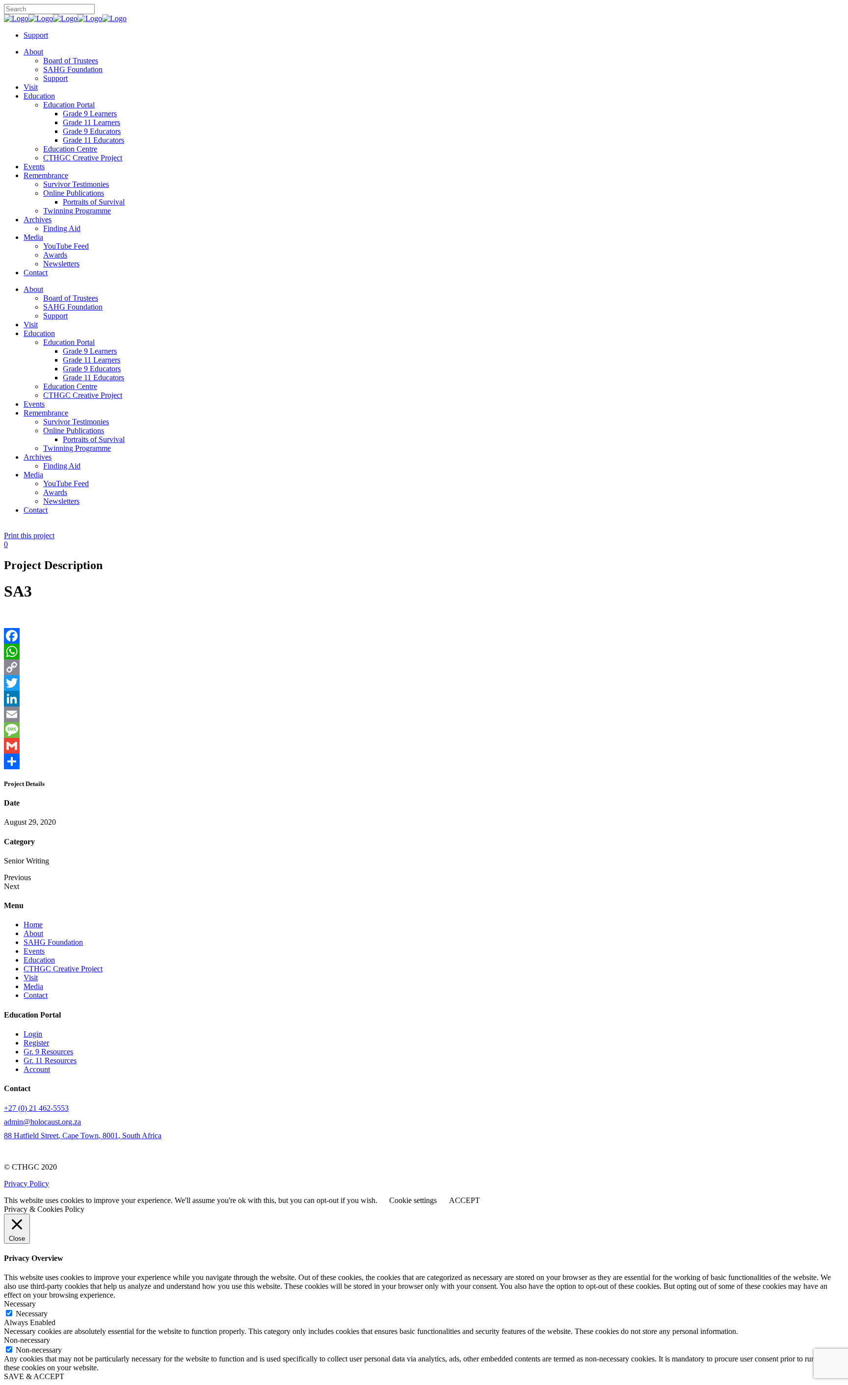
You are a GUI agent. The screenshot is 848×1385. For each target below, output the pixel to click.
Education (39, 960)
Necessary (32, 1313)
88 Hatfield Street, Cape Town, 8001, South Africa (82, 1135)
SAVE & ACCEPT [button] (34, 1376)
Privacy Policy (26, 1183)
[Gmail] (424, 746)
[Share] (424, 761)
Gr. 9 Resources (48, 1051)
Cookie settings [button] (413, 1200)
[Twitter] (424, 683)
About (33, 933)
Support (36, 35)
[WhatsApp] (424, 651)
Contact (36, 995)
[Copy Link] (424, 667)
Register (36, 1043)
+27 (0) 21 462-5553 (36, 1108)
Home (33, 924)
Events (34, 951)
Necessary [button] (20, 1304)
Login (33, 1034)
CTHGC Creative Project (63, 969)
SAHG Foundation (53, 942)
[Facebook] (424, 636)
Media (33, 986)
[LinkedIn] (424, 698)
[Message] (424, 730)
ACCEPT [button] (464, 1200)
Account (37, 1069)
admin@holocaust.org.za (42, 1122)
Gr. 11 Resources (50, 1060)
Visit (31, 977)
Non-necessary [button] (27, 1340)
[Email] (424, 714)
